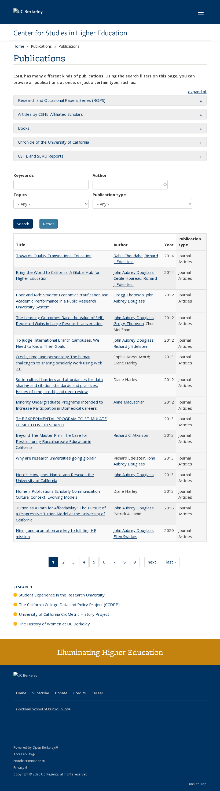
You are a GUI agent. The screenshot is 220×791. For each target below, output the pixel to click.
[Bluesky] (60, 684)
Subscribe (40, 693)
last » (173, 563)
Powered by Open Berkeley (35, 747)
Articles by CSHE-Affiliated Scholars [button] (50, 114)
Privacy (20, 767)
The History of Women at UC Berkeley (54, 623)
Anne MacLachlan (129, 402)
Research (22, 587)
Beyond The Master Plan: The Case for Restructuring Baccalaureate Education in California (53, 441)
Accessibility (24, 754)
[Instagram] (49, 684)
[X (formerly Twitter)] (18, 684)
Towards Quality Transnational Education (53, 255)
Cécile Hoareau (127, 278)
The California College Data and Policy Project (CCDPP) (69, 604)
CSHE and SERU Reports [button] (41, 156)
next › (155, 563)
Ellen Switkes (125, 536)
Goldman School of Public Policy (43, 709)
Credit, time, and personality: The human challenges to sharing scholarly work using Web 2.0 (59, 362)
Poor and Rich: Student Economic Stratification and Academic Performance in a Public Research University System (62, 300)
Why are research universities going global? (56, 458)
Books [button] (24, 128)
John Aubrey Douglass (133, 272)
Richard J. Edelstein (130, 346)
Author (100, 175)
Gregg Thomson (128, 294)
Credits (79, 693)
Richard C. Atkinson (130, 435)
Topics (20, 194)
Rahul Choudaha (127, 255)
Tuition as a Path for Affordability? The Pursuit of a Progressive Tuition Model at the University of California (61, 514)
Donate (61, 693)
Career (97, 693)
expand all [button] (197, 91)
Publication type (109, 194)
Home (18, 46)
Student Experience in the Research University (62, 595)
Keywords (23, 175)
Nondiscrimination (29, 761)
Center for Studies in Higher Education (70, 33)
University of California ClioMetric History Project (64, 614)
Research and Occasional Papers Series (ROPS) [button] (61, 100)
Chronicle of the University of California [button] (53, 142)
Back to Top (197, 783)
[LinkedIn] (29, 684)
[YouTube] (39, 684)
